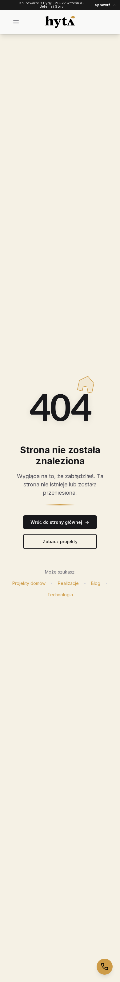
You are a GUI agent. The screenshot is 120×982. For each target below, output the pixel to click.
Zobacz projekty (60, 541)
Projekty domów (29, 583)
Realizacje (68, 583)
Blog (95, 583)
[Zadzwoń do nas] (105, 967)
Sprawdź (102, 5)
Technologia (60, 594)
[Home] (60, 22)
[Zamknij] (114, 4)
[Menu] (16, 22)
